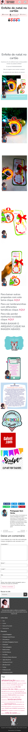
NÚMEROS (15, 708)
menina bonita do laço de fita (18, 706)
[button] (19, 2)
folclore (18, 695)
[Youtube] (12, 20)
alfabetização (8, 680)
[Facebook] (14, 20)
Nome (3, 563)
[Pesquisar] (25, 594)
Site (2, 575)
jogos (16, 697)
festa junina (12, 695)
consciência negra (15, 685)
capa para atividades (21, 683)
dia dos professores (10, 691)
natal (10, 708)
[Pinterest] (16, 20)
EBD (13, 693)
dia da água (20, 689)
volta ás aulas (11, 713)
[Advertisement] (14, 37)
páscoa (3, 710)
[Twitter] (19, 20)
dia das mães (13, 689)
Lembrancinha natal (5, 702)
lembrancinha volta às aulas (15, 702)
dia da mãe (12, 687)
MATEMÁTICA (10, 704)
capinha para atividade (5, 684)
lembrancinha (14, 699)
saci (8, 710)
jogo (13, 697)
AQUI (17, 300)
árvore (18, 713)
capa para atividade (11, 683)
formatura (10, 697)
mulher (3, 708)
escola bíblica (4, 695)
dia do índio (19, 691)
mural (7, 708)
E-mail (3, 569)
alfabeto (18, 681)
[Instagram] (9, 20)
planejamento (21, 708)
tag (19, 710)
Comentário (4, 544)
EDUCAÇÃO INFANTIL (20, 693)
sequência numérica (13, 710)
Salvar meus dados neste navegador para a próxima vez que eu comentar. (13, 583)
